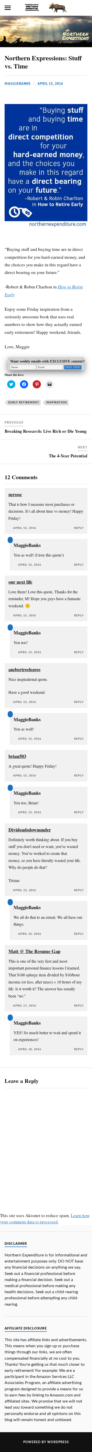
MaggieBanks (18, 83)
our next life (20, 581)
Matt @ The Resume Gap (34, 951)
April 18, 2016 (29, 1049)
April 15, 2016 (50, 83)
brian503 (17, 756)
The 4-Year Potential (68, 456)
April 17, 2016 (24, 1005)
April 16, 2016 (29, 933)
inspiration (56, 402)
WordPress (58, 1442)
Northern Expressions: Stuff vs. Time (43, 62)
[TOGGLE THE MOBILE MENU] (8, 8)
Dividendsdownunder (29, 829)
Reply (79, 528)
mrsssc (15, 494)
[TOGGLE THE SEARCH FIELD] (84, 8)
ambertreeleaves (24, 669)
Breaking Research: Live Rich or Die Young (46, 431)
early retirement (23, 402)
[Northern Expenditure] (46, 6)
